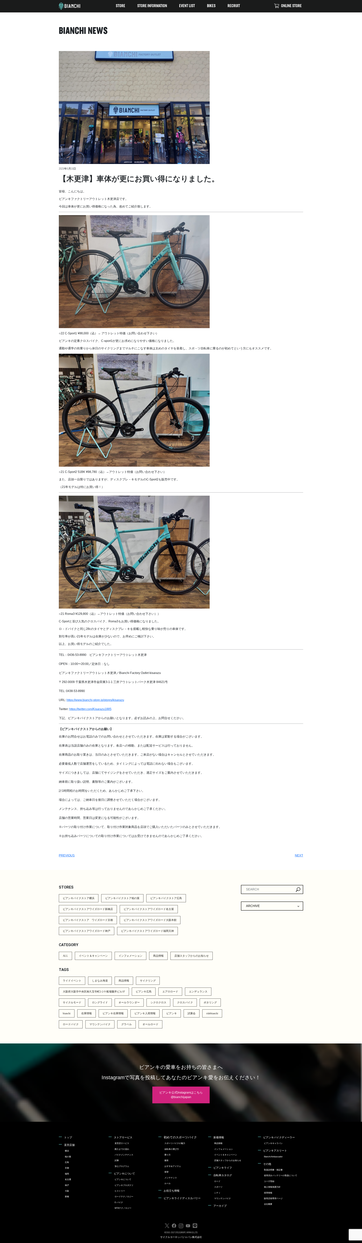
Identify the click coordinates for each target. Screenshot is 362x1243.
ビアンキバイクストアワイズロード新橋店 (88, 909)
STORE (120, 6)
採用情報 (268, 1193)
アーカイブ (220, 1205)
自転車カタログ (222, 1175)
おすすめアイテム (172, 1166)
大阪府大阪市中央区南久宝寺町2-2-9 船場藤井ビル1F (94, 991)
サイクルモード (72, 1002)
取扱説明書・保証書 (273, 1170)
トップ (68, 1137)
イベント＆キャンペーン (93, 955)
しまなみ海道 (100, 980)
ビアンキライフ (222, 1167)
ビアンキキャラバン (273, 1143)
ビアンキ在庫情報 (113, 1013)
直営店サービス (122, 1143)
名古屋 (68, 1179)
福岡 (67, 1174)
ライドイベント (72, 980)
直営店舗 (69, 1144)
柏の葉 (68, 1156)
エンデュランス (198, 991)
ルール (167, 1183)
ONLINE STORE (291, 6)
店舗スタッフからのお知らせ (191, 955)
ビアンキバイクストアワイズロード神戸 (86, 931)
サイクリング (148, 980)
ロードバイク (71, 1024)
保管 (166, 1172)
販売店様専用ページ (273, 1198)
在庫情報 (86, 1013)
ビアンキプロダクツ (124, 1185)
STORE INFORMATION (152, 6)
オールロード (150, 1024)
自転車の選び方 (171, 1149)
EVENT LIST (187, 6)
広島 (67, 1162)
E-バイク (119, 1202)
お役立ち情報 (171, 1190)
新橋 (67, 1196)
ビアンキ (171, 1013)
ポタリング (210, 1002)
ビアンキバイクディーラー (279, 1137)
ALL (65, 955)
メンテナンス (170, 1178)
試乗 (117, 1160)
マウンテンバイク (99, 1024)
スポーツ (218, 1187)
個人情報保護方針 (272, 1187)
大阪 (67, 1191)
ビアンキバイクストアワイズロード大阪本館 (150, 920)
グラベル (126, 1024)
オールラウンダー (129, 1002)
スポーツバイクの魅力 (174, 1143)
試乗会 (192, 1013)
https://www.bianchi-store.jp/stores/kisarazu (95, 700)
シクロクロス (158, 1002)
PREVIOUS (67, 855)
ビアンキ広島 (144, 991)
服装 (166, 1160)
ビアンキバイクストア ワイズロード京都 (88, 920)
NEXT (299, 855)
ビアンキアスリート (275, 1150)
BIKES (211, 6)
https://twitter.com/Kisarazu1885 (90, 709)
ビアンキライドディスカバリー (182, 1198)
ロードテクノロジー (124, 1196)
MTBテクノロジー (123, 1208)
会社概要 (268, 1204)
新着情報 (218, 1137)
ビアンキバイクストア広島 (166, 898)
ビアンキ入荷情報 (145, 1013)
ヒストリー (120, 1191)
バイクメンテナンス (124, 1155)
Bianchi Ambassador (273, 1156)
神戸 (67, 1185)
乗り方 (167, 1155)
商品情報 (158, 955)
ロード (217, 1181)
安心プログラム (122, 1166)
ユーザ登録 (269, 1181)
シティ (217, 1193)
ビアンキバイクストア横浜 (78, 898)
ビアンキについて (124, 1173)
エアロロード (170, 991)
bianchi (67, 1013)
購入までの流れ (122, 1149)
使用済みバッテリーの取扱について (280, 1175)
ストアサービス (123, 1137)
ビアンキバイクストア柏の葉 (122, 898)
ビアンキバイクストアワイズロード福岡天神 (147, 931)
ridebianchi (212, 1013)
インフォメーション (130, 955)
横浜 (67, 1151)
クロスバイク (185, 1002)
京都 (67, 1168)
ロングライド (100, 1002)
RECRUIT (234, 6)
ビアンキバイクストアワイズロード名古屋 (149, 909)
